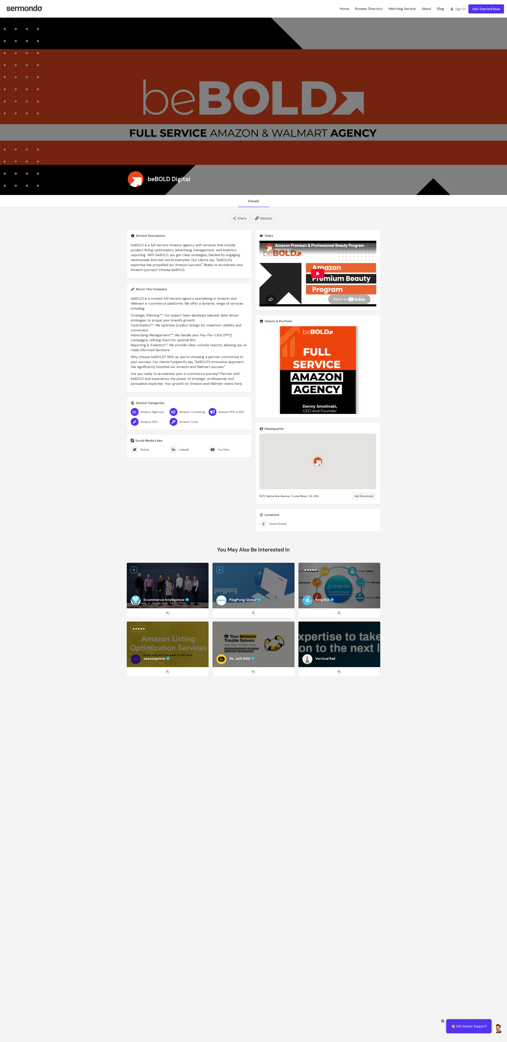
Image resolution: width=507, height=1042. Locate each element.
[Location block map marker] (318, 461)
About (426, 9)
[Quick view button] (168, 613)
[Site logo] (24, 8)
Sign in (460, 9)
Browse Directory (369, 9)
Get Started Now (486, 9)
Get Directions (363, 496)
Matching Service (402, 9)
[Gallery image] (317, 370)
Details (253, 201)
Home (344, 9)
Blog (440, 9)
